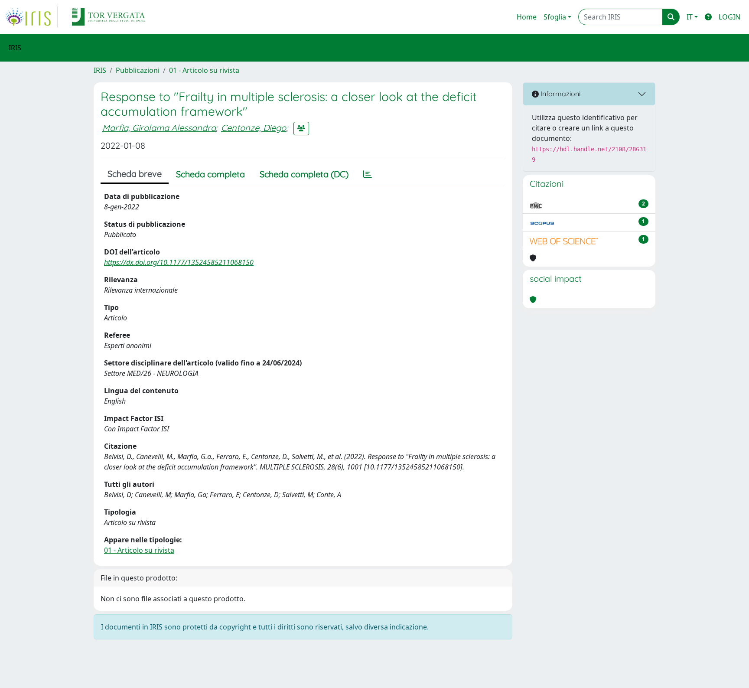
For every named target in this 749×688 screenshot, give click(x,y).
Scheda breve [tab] (134, 173)
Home (527, 17)
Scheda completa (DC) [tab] (304, 174)
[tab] (367, 174)
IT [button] (690, 17)
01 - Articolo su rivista (204, 70)
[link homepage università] (108, 17)
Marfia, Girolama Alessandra (159, 127)
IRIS (100, 70)
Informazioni (559, 93)
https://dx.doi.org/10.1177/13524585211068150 (179, 262)
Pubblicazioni (138, 70)
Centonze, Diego (253, 127)
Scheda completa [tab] (210, 174)
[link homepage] (31, 17)
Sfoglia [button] (555, 17)
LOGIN (729, 17)
